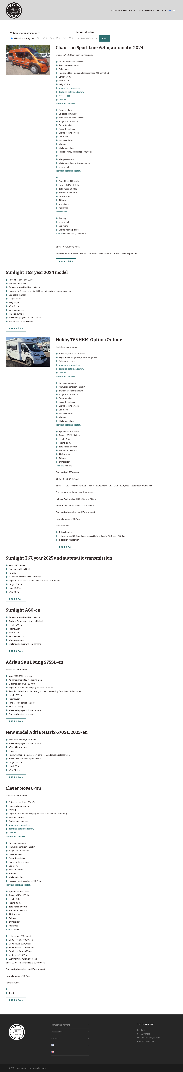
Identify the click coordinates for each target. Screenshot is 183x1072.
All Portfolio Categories (23, 38)
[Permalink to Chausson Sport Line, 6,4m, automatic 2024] (28, 60)
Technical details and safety (68, 171)
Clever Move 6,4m (23, 788)
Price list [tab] (62, 100)
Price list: (60, 466)
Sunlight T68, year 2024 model (37, 272)
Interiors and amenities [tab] (69, 88)
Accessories (146, 10)
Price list (59, 233)
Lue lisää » (66, 261)
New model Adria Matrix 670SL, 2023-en (47, 732)
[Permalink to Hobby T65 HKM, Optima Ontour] (28, 352)
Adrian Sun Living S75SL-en (34, 662)
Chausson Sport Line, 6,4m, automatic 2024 (100, 47)
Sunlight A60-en (23, 610)
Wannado (41, 1068)
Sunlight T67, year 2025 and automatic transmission (59, 558)
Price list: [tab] (63, 372)
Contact (161, 10)
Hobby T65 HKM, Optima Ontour (89, 339)
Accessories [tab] (64, 96)
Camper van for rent (124, 10)
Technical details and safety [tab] (71, 92)
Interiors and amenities (66, 103)
